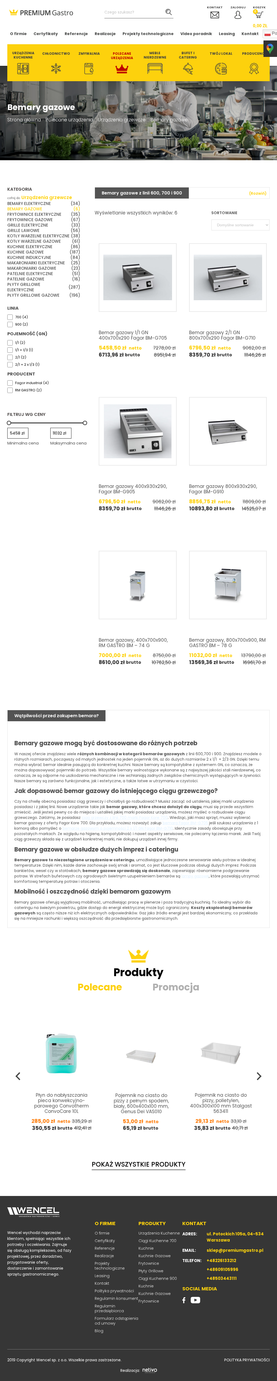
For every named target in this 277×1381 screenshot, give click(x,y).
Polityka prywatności (114, 1290)
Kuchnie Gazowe (154, 1255)
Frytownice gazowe (43, 220)
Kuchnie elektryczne (43, 246)
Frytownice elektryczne (43, 214)
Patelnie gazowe (43, 279)
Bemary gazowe (43, 209)
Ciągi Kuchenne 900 (157, 1278)
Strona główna (24, 120)
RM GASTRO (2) (28, 390)
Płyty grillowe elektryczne (43, 287)
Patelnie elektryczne (43, 273)
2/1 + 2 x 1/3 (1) (27, 364)
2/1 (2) (20, 357)
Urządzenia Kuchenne (159, 1233)
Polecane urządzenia (69, 120)
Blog (99, 1330)
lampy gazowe (195, 876)
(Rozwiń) (258, 193)
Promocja (176, 987)
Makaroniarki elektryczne (43, 263)
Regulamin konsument (116, 1298)
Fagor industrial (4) (32, 383)
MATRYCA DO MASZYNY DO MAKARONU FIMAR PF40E (221, 1103)
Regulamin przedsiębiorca (109, 1308)
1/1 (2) (20, 342)
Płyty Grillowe (150, 1271)
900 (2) (21, 324)
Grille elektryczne (43, 225)
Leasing (227, 33)
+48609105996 (222, 1269)
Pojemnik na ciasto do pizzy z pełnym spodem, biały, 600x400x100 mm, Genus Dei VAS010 (62, 1103)
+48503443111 (222, 1278)
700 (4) (21, 317)
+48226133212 (221, 1260)
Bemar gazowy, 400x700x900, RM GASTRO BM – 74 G (133, 643)
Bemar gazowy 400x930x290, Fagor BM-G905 (133, 489)
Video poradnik (196, 33)
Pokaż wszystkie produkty (139, 1164)
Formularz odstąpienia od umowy (116, 1321)
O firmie (18, 33)
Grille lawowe (43, 230)
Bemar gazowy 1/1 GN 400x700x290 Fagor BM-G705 (133, 335)
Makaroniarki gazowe (43, 268)
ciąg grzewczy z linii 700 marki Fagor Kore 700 (125, 817)
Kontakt (250, 33)
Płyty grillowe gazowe (43, 295)
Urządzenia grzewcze (122, 120)
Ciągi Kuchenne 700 (157, 1240)
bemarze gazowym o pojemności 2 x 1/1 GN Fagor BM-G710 (117, 828)
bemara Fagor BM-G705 (185, 823)
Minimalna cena (23, 443)
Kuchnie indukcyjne (43, 257)
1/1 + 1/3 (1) (24, 350)
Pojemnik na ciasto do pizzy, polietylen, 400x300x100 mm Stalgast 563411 (142, 1103)
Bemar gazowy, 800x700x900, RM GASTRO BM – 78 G (227, 643)
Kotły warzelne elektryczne (43, 236)
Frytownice (148, 1263)
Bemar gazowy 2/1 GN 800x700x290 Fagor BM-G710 (222, 335)
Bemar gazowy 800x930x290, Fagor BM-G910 (223, 489)
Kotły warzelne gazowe (43, 241)
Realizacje (105, 33)
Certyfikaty (46, 33)
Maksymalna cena (68, 443)
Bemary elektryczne (43, 203)
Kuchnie (146, 1248)
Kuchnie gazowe (43, 252)
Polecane (100, 987)
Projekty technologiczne (148, 33)
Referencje (76, 33)
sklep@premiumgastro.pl (235, 1250)
